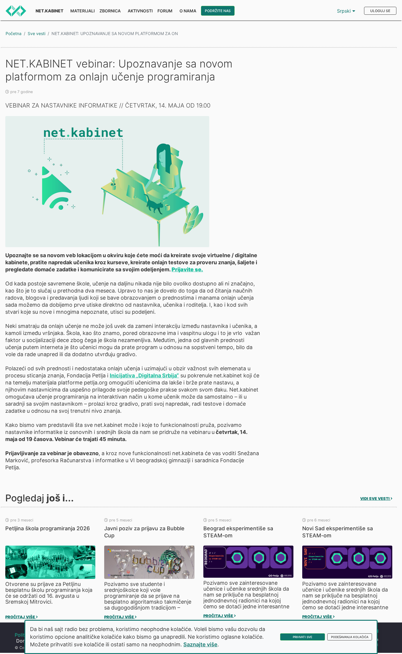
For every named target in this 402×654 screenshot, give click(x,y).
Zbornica (110, 10)
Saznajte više (200, 644)
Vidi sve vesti (375, 498)
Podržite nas (218, 11)
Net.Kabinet (49, 10)
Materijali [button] (82, 10)
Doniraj (24, 641)
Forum (164, 10)
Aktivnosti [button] (140, 10)
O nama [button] (188, 10)
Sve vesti (36, 33)
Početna (13, 33)
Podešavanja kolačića (349, 637)
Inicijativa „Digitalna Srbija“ (144, 375)
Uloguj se (380, 11)
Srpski (344, 11)
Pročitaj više (20, 617)
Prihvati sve (302, 637)
